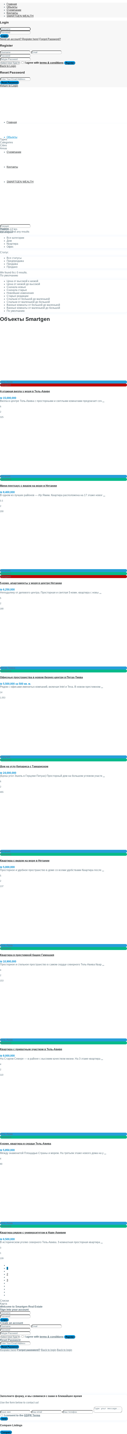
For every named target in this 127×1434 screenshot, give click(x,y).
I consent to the (22, 1415)
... (103, 401)
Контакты (12, 13)
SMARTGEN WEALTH (20, 16)
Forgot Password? (50, 39)
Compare (6, 1432)
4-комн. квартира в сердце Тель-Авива (25, 1143)
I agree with (44, 62)
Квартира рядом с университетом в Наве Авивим (33, 1232)
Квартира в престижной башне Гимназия (27, 955)
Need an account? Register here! (19, 39)
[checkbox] (2, 1415)
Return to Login (9, 85)
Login (4, 36)
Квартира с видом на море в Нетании (24, 860)
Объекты (12, 7)
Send (4, 1418)
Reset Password (9, 82)
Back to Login (8, 66)
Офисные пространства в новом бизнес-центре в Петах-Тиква (41, 677)
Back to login (48, 1350)
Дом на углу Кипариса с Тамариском (24, 766)
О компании (14, 10)
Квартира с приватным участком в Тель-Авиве (31, 1049)
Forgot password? (28, 1350)
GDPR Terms (32, 1415)
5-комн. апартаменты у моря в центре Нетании (31, 583)
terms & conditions (52, 62)
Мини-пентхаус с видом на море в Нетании (28, 485)
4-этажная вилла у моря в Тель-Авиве (25, 391)
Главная (12, 4)
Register (69, 63)
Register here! (8, 1350)
